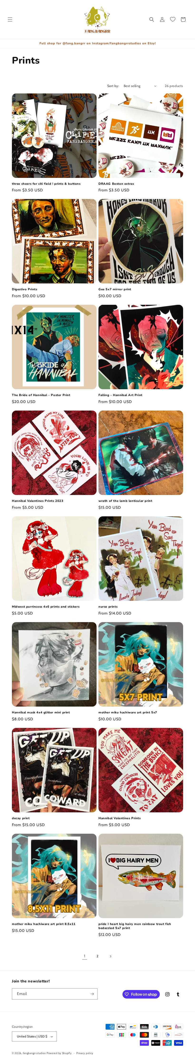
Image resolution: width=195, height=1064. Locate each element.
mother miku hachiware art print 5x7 (127, 713)
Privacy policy (84, 1053)
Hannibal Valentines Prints (119, 818)
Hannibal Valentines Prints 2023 (37, 501)
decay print (21, 818)
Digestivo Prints (24, 289)
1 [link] (84, 956)
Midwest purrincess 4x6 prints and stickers (45, 607)
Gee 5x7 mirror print (114, 289)
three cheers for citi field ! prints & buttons (46, 184)
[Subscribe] (92, 993)
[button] (10, 19)
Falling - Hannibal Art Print (120, 395)
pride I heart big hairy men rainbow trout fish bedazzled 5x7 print (134, 926)
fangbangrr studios (34, 1053)
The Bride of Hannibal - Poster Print (41, 395)
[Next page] (110, 956)
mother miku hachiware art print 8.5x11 (44, 924)
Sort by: (113, 86)
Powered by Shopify (59, 1053)
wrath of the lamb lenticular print (125, 501)
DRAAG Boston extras (116, 184)
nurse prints (107, 607)
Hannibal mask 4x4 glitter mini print (41, 713)
